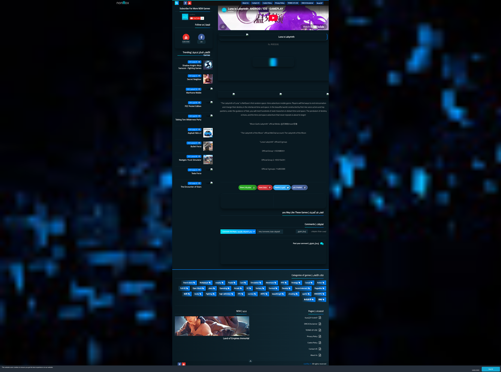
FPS (239, 294)
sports (304, 294)
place (211, 288)
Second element (301, 288)
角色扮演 (307, 299)
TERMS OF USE (293, 2)
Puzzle (230, 282)
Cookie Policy (267, 2)
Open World (197, 288)
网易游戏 (275, 44)
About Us (246, 2)
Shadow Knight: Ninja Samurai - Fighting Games (189, 66)
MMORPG (318, 294)
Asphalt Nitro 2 (194, 133)
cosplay (218, 282)
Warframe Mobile (193, 93)
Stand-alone (188, 282)
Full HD (183, 288)
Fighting (209, 294)
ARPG (263, 294)
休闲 (185, 294)
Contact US (255, 2)
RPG (282, 282)
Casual (307, 282)
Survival (272, 288)
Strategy (294, 282)
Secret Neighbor (194, 79)
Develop (285, 288)
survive (251, 294)
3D (247, 288)
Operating (223, 288)
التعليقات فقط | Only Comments (269, 231)
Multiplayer (204, 282)
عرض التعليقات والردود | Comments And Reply (237, 231)
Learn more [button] (475, 370)
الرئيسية (319, 2)
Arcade (236, 288)
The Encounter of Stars (191, 187)
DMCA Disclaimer (307, 2)
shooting (291, 294)
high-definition (225, 294)
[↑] (250, 361)
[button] (491, 369)
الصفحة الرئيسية (311, 317)
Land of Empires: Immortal (236, 338)
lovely (197, 294)
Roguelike (318, 288)
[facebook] (185, 3)
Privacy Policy (279, 2)
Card (242, 282)
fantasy (259, 288)
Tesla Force (196, 173)
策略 (320, 299)
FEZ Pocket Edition (193, 106)
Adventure (270, 282)
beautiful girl (276, 294)
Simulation (255, 282)
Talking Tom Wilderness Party (188, 119)
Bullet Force (196, 146)
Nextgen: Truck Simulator (190, 160)
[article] (247, 201)
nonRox (306, 363)
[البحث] (177, 3)
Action (319, 282)
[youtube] (189, 3)
